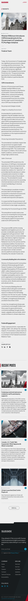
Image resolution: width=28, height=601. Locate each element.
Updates (17, 572)
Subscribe (18, 574)
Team (2, 566)
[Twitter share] (2, 347)
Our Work (17, 569)
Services (17, 564)
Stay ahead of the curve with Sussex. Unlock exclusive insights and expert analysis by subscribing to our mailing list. (13, 541)
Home (3, 564)
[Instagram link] (5, 586)
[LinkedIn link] (2, 586)
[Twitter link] (7, 586)
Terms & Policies (6, 574)
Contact (3, 572)
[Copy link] (10, 347)
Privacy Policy (14, 553)
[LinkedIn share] (5, 347)
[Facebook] (7, 347)
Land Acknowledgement (8, 598)
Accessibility (5, 577)
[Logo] (4, 2)
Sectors (17, 566)
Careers (3, 569)
